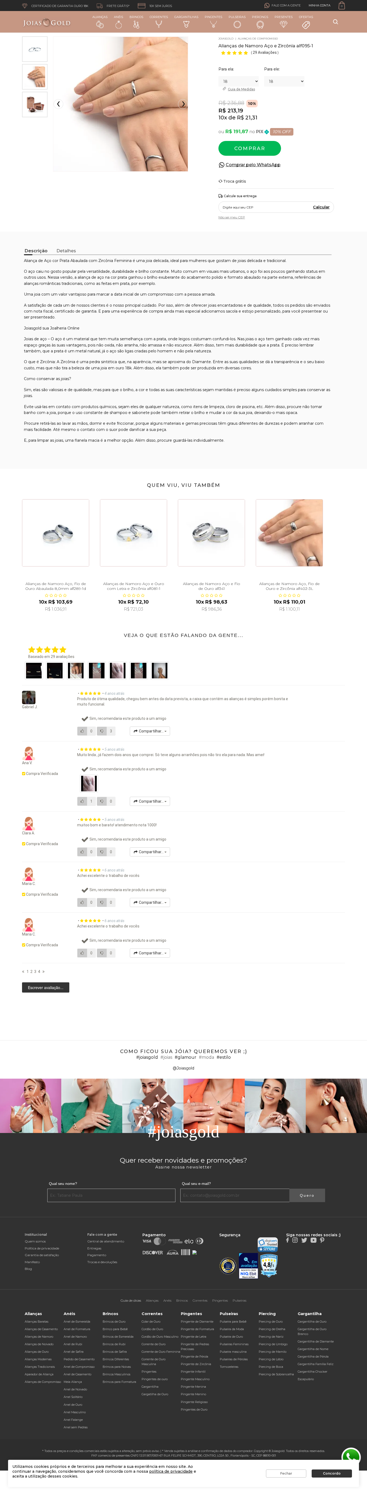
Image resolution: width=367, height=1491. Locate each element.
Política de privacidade (42, 1248)
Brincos (136, 17)
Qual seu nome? (63, 1183)
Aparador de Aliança (39, 1374)
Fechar (286, 1473)
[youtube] (313, 1239)
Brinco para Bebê (115, 1329)
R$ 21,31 (247, 117)
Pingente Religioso (194, 1402)
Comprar (249, 148)
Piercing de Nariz (271, 1336)
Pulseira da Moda (232, 1329)
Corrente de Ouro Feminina (161, 1352)
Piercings (260, 17)
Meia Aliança (73, 1382)
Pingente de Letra (193, 1336)
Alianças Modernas (38, 1359)
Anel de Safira (74, 1352)
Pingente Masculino (195, 1379)
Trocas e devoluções (102, 1262)
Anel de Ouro (73, 1405)
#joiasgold (147, 1057)
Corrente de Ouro (153, 1344)
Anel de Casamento (77, 1374)
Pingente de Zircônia (196, 1364)
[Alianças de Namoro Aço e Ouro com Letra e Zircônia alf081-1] (133, 532)
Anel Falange (73, 1420)
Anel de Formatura (77, 1329)
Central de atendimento (105, 1241)
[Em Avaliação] (248, 1266)
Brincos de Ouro (114, 1321)
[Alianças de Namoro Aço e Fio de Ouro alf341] (211, 532)
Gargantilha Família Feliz (315, 1364)
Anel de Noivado (75, 1389)
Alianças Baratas (36, 1321)
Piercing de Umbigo (273, 1344)
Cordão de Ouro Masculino (160, 1336)
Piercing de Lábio (271, 1359)
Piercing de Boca (271, 1367)
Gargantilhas (186, 17)
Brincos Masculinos (116, 1374)
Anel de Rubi (73, 1344)
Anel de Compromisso (79, 1367)
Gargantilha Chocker (312, 1371)
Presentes (284, 17)
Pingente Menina (193, 1387)
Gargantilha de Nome (313, 1349)
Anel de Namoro (75, 1336)
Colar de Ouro (151, 1321)
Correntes (159, 17)
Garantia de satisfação (42, 1255)
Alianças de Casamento (41, 1329)
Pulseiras (237, 17)
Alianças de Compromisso (43, 1382)
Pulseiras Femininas (234, 1344)
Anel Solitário (73, 1397)
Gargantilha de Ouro (312, 1321)
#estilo (224, 1057)
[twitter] (304, 1239)
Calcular (321, 207)
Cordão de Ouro (152, 1329)
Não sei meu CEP (231, 217)
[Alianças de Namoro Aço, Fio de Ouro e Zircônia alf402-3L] (289, 532)
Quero (307, 1195)
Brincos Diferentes (116, 1359)
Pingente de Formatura (197, 1329)
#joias (166, 1057)
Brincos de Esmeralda (118, 1336)
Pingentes (213, 17)
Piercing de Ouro (271, 1321)
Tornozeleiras (229, 1367)
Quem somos (35, 1241)
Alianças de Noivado (39, 1344)
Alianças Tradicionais (40, 1367)
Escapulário (306, 1379)
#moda (206, 1057)
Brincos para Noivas (117, 1367)
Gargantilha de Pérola (313, 1356)
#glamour (185, 1057)
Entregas (94, 1248)
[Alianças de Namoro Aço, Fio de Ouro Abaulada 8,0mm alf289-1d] (55, 532)
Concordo (332, 1473)
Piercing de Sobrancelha (276, 1374)
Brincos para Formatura (119, 1382)
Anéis (118, 17)
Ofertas (306, 17)
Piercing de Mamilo (272, 1352)
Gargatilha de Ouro (155, 1394)
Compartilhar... (151, 731)
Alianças (99, 17)
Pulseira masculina (233, 1352)
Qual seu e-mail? (196, 1183)
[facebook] (287, 1239)
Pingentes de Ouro (194, 1409)
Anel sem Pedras (76, 1427)
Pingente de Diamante (197, 1321)
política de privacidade (171, 1471)
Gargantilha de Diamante (316, 1341)
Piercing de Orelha (272, 1329)
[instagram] (295, 1239)
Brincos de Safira (115, 1352)
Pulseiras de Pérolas (234, 1359)
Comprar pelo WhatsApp (253, 164)
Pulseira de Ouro (231, 1336)
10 (221, 117)
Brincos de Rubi (114, 1344)
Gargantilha (150, 1387)
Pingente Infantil (193, 1371)
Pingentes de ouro (155, 1379)
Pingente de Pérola (194, 1356)
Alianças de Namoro (39, 1336)
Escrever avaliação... (45, 987)
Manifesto (32, 1262)
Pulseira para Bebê (233, 1321)
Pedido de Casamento (79, 1359)
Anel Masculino (75, 1412)
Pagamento (96, 1255)
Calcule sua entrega (240, 196)
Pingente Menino (193, 1394)
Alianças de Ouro (37, 1352)
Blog (28, 1269)
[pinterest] (322, 1239)
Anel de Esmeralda (77, 1321)
